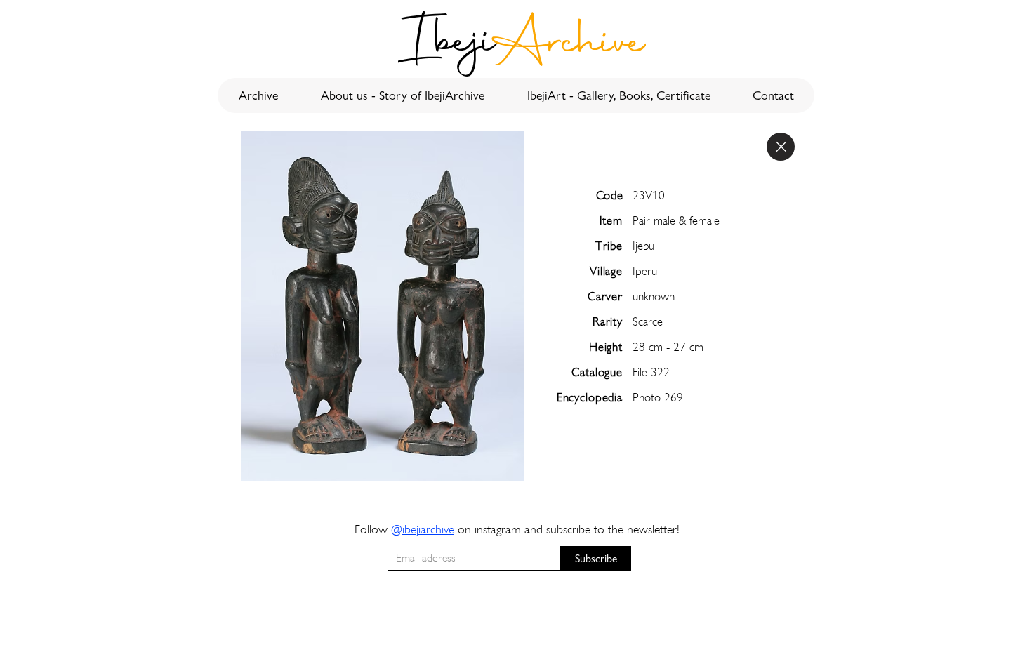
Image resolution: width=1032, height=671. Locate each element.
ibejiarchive (428, 529)
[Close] (781, 147)
